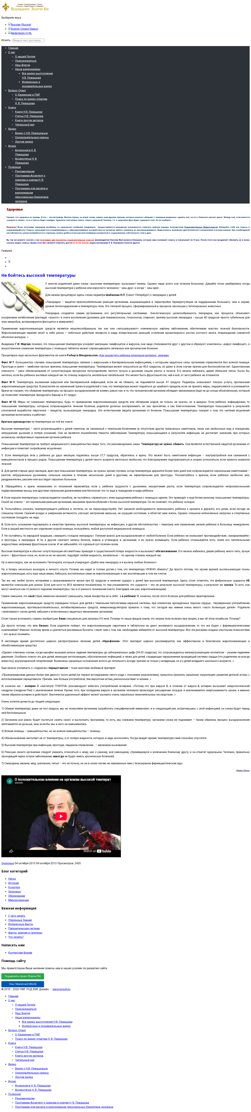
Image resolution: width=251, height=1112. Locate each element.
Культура (14, 887)
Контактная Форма (20, 952)
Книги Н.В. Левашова (28, 111)
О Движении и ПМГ (27, 94)
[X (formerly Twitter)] (9, 262)
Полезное (14, 167)
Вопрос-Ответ (17, 90)
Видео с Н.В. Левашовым (31, 133)
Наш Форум (22, 65)
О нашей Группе (25, 56)
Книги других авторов (29, 120)
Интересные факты (20, 924)
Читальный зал (24, 124)
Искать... (6, 40)
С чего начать (16, 915)
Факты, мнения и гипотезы (25, 932)
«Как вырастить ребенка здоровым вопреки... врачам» (133, 355)
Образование (16, 896)
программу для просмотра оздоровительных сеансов (67, 240)
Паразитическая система (24, 928)
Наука (12, 878)
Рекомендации (24, 171)
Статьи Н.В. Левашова (29, 116)
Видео (12, 129)
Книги (12, 107)
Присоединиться (25, 60)
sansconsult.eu (61, 989)
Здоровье (7, 863)
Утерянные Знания (20, 920)
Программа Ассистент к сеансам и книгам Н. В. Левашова (30, 180)
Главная (13, 48)
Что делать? (16, 937)
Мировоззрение (18, 900)
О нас (11, 52)
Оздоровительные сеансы (32, 137)
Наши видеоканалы (27, 69)
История (13, 883)
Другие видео (24, 141)
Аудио (12, 146)
